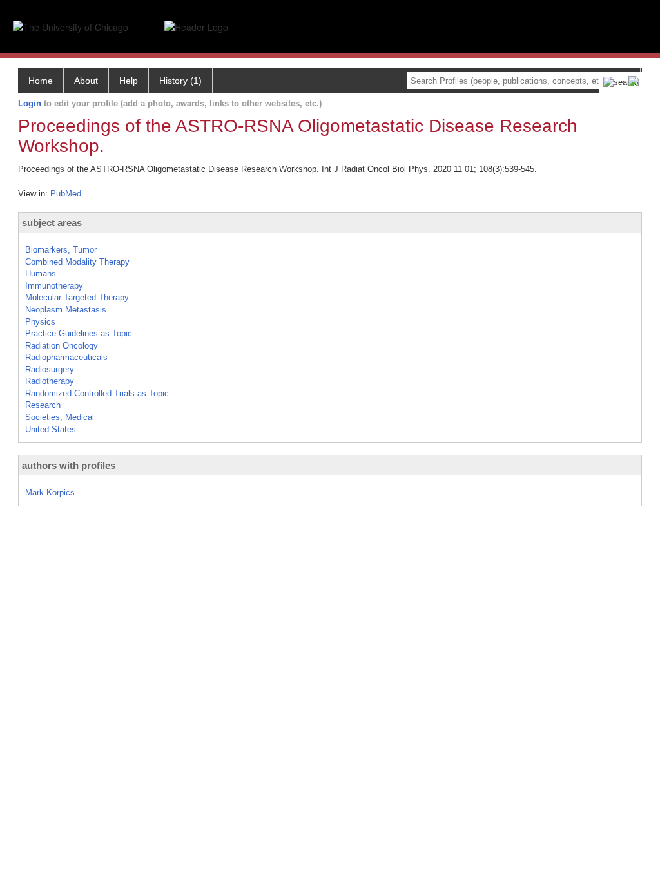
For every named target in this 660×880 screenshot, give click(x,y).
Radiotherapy (49, 381)
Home (40, 80)
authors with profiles (68, 465)
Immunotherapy (54, 286)
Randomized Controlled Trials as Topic (97, 393)
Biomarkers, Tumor (61, 249)
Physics (40, 322)
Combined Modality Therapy (77, 262)
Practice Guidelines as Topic (78, 333)
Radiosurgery (49, 369)
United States (50, 429)
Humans (40, 273)
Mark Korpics (50, 492)
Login (29, 103)
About (86, 80)
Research (43, 405)
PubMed (65, 193)
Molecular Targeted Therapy (77, 297)
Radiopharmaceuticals (66, 357)
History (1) (180, 80)
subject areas (52, 222)
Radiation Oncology (61, 345)
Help (128, 80)
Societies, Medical (59, 417)
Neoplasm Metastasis (65, 309)
